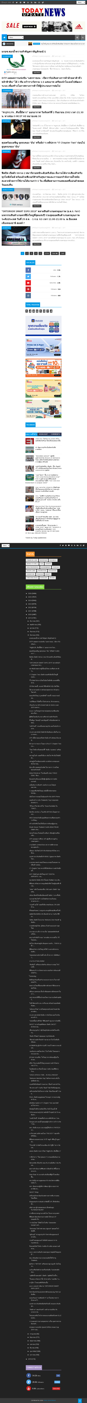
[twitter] (16, 2)
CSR (41, 564)
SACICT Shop (33, 1192)
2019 (30, 618)
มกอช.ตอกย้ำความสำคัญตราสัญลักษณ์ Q (24, 51)
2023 (30, 604)
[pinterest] (20, 2)
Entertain (18, 44)
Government (7, 56)
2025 (30, 597)
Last (62, 253)
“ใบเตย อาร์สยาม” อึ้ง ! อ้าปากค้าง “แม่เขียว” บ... (44, 1279)
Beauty (48, 574)
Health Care (31, 571)
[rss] (31, 2)
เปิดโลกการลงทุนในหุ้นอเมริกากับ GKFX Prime (44, 797)
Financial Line (32, 560)
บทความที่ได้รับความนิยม (31, 434)
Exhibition (6, 228)
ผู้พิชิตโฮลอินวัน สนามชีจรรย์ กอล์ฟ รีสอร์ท (43, 717)
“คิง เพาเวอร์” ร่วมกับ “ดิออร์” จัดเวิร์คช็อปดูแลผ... (45, 1088)
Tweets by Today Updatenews (35, 538)
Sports (48, 564)
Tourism (56, 567)
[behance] (35, 2)
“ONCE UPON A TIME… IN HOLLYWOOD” (43, 1075)
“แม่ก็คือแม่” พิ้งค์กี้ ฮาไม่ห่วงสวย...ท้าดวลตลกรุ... (44, 701)
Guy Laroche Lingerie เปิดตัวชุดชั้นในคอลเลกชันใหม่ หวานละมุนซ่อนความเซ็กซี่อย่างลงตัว (48, 489)
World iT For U (8, 190)
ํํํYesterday (32, 976)
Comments (55, 434)
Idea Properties (80, 44)
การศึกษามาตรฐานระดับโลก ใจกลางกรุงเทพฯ (44, 1213)
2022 (30, 607)
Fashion (40, 574)
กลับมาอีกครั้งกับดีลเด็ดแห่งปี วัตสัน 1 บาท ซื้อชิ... (45, 895)
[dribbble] (27, 2)
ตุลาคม (32, 628)
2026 (30, 593)
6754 (47, 253)
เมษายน (32, 1344)
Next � (55, 253)
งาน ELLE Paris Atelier (36, 961)
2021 (30, 611)
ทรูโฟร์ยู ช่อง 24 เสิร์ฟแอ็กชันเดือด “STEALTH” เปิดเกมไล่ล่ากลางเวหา (45, 44)
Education (52, 571)
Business (53, 560)
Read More (37, 72)
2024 (30, 600)
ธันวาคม (33, 621)
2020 (30, 614)
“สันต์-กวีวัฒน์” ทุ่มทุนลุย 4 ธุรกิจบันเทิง (42, 1036)
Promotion (42, 571)
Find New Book (32, 578)
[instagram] (39, 2)
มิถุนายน (33, 1337)
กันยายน (33, 631)
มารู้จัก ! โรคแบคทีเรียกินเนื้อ (38, 1282)
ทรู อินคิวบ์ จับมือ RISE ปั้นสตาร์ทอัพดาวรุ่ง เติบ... (45, 880)
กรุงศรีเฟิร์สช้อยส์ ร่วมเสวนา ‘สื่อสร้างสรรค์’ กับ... (45, 1084)
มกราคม (33, 1355)
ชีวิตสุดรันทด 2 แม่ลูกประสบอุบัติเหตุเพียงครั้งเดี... (45, 910)
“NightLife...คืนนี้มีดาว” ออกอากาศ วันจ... (42, 647)
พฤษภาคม (33, 1341)
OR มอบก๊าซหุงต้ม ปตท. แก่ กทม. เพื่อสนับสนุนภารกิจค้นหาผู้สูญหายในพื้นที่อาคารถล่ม (48, 519)
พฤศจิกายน (33, 624)
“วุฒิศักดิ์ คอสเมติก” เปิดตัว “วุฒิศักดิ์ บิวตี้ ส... (43, 1275)
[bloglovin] (24, 2)
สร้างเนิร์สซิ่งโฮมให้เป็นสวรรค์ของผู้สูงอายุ (43, 824)
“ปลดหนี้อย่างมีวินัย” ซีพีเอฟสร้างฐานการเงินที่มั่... (45, 1021)
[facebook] (13, 2)
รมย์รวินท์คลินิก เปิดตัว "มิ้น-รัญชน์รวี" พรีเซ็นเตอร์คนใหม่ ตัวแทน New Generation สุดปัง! (49, 468)
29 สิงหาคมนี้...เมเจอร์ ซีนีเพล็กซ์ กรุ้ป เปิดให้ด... (44, 686)
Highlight (43, 434)
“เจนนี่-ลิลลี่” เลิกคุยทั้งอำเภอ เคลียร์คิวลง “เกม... (44, 1118)
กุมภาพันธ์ (33, 1351)
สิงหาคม (33, 635)
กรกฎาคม (33, 1334)
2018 (30, 1359)
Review (52, 578)
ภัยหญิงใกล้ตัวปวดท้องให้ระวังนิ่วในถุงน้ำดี (43, 1109)
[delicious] (42, 2)
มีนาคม (32, 1348)
